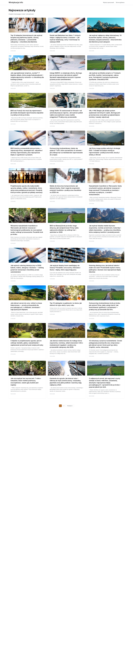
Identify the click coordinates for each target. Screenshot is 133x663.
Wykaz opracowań (108, 2)
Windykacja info (16, 2)
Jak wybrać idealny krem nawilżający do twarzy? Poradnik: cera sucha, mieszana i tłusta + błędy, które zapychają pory (65, 268)
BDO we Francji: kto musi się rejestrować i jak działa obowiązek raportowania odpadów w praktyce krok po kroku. (27, 113)
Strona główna (120, 2)
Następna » (70, 405)
